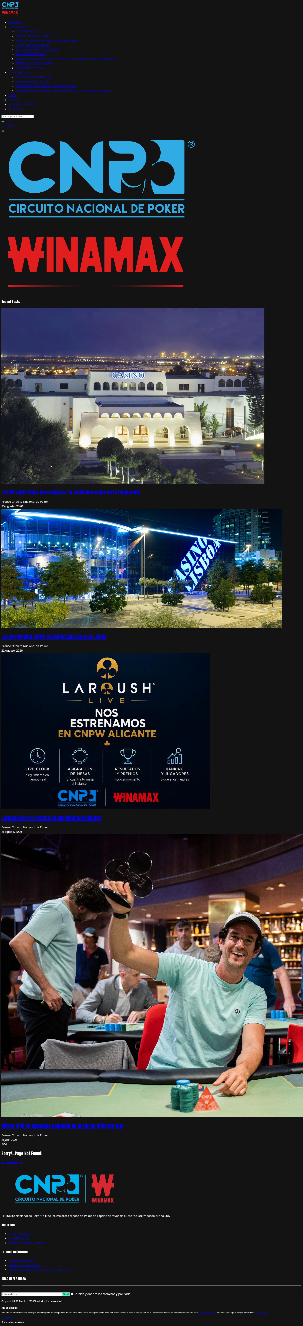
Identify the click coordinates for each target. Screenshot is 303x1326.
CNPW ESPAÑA (18, 27)
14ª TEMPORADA (26, 31)
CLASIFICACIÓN (18, 1238)
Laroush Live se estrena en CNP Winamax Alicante (51, 818)
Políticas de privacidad (24, 1265)
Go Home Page (11, 1162)
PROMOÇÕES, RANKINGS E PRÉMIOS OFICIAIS (45, 86)
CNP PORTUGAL (19, 73)
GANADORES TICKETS (30, 54)
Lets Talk (7, 125)
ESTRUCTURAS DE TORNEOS (34, 36)
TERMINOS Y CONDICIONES (33, 63)
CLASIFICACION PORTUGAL (33, 77)
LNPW (12, 95)
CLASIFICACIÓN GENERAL (32, 45)
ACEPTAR (7, 1318)
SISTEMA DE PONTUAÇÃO (32, 82)
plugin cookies (261, 1312)
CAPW (12, 100)
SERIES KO (15, 109)
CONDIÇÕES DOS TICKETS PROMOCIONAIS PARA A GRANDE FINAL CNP (63, 91)
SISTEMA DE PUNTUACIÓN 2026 (36, 50)
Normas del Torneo (28, 68)
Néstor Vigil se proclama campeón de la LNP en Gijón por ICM (62, 1125)
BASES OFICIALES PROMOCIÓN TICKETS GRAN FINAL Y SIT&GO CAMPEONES (66, 59)
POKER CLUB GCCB (21, 104)
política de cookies (207, 1312)
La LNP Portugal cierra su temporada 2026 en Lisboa (53, 636)
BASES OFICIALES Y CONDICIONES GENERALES (46, 41)
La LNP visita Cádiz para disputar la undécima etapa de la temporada (70, 492)
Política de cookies (21, 1261)
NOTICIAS (14, 22)
